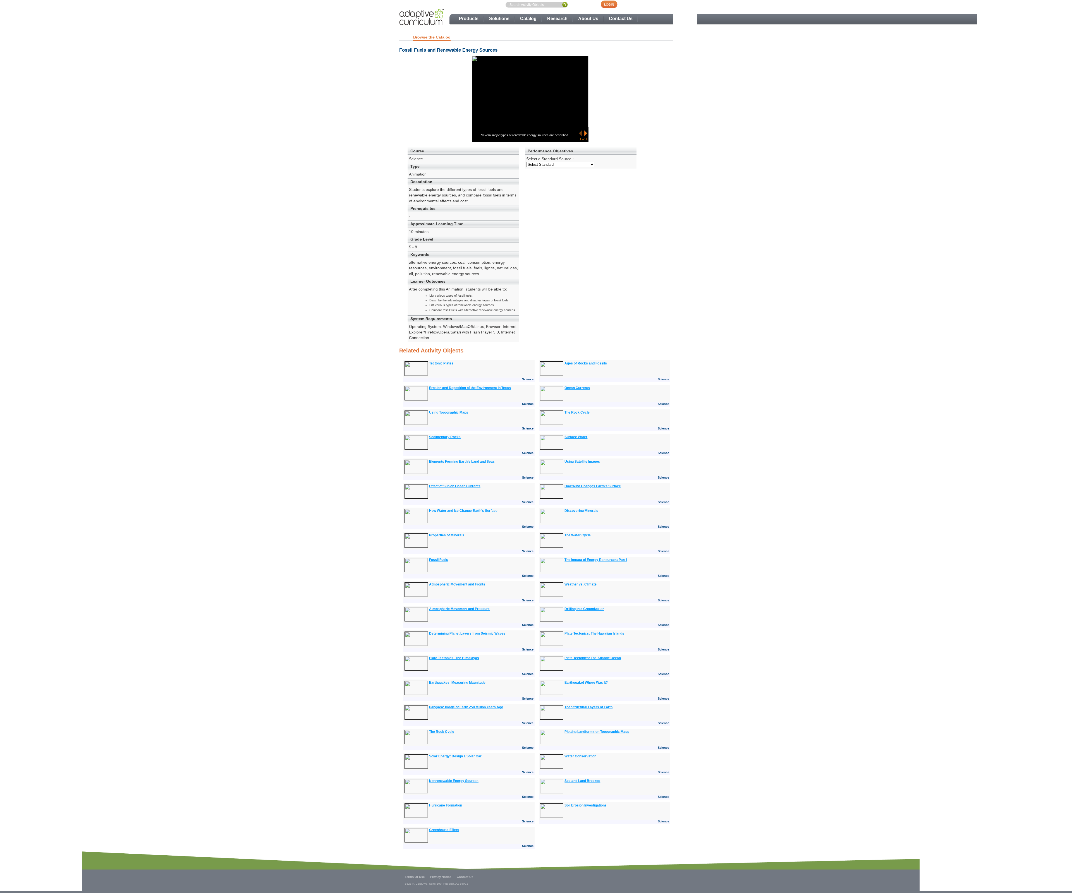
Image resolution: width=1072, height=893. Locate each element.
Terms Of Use (415, 876)
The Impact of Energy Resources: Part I (595, 560)
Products (468, 18)
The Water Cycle (577, 535)
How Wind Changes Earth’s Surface (592, 486)
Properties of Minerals (446, 535)
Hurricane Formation (445, 805)
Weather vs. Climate (580, 584)
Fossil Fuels (438, 560)
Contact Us (621, 18)
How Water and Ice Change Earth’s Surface (463, 511)
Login (612, 4)
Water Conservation (580, 756)
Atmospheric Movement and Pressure (459, 609)
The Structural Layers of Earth (588, 707)
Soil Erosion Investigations (585, 805)
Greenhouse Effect (444, 830)
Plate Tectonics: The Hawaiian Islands (594, 633)
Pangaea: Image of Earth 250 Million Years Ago (466, 707)
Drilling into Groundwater (584, 609)
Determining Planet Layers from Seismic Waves (467, 633)
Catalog (528, 18)
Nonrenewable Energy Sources (453, 781)
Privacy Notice (440, 876)
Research (557, 18)
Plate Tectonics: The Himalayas (454, 658)
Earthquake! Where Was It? (586, 683)
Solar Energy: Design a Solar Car (455, 756)
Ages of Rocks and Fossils (585, 363)
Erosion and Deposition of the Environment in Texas (470, 388)
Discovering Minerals (581, 511)
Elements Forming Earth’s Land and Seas (462, 462)
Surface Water (575, 437)
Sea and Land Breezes (582, 781)
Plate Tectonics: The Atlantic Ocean (592, 658)
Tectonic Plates (441, 363)
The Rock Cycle (577, 412)
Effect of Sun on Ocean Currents (454, 486)
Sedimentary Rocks (445, 437)
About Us (588, 18)
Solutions (499, 18)
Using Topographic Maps (448, 412)
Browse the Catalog (432, 37)
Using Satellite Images (582, 462)
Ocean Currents (577, 388)
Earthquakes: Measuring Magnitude (457, 683)
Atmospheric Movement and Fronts (457, 584)
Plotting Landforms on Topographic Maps (596, 732)
